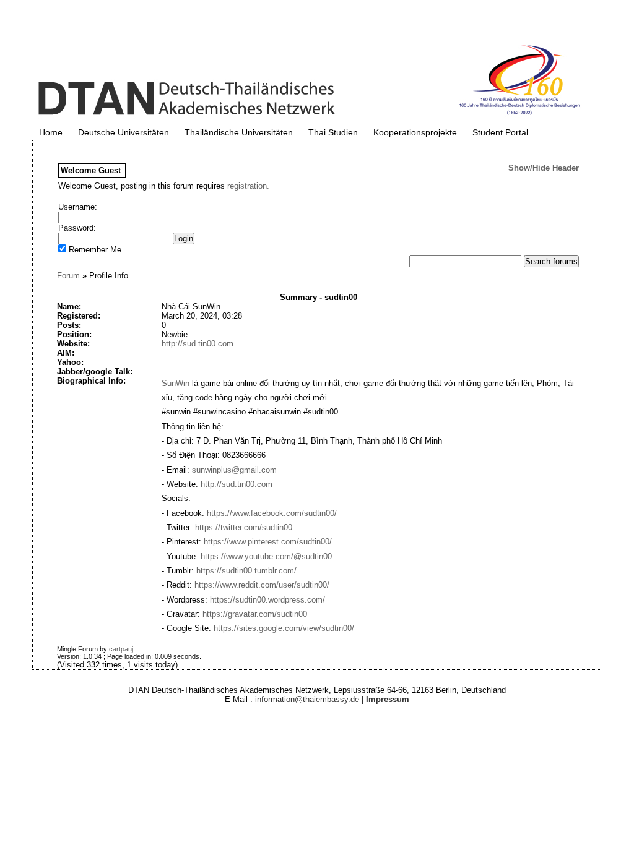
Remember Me (93, 249)
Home (51, 132)
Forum (68, 275)
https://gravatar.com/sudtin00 (254, 614)
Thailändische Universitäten (239, 132)
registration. (248, 186)
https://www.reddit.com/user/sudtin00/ (261, 585)
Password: (77, 228)
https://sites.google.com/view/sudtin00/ (284, 628)
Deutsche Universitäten (123, 132)
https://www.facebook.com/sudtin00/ (272, 513)
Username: (77, 207)
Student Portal (500, 132)
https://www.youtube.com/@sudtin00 (266, 556)
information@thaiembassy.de (307, 699)
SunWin (175, 383)
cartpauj (121, 649)
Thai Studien (333, 132)
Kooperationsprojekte (415, 132)
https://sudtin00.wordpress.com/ (267, 599)
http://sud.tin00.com (197, 343)
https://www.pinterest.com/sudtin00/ (268, 541)
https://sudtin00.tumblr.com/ (246, 570)
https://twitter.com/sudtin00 (243, 527)
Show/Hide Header (543, 168)
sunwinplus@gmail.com (234, 469)
